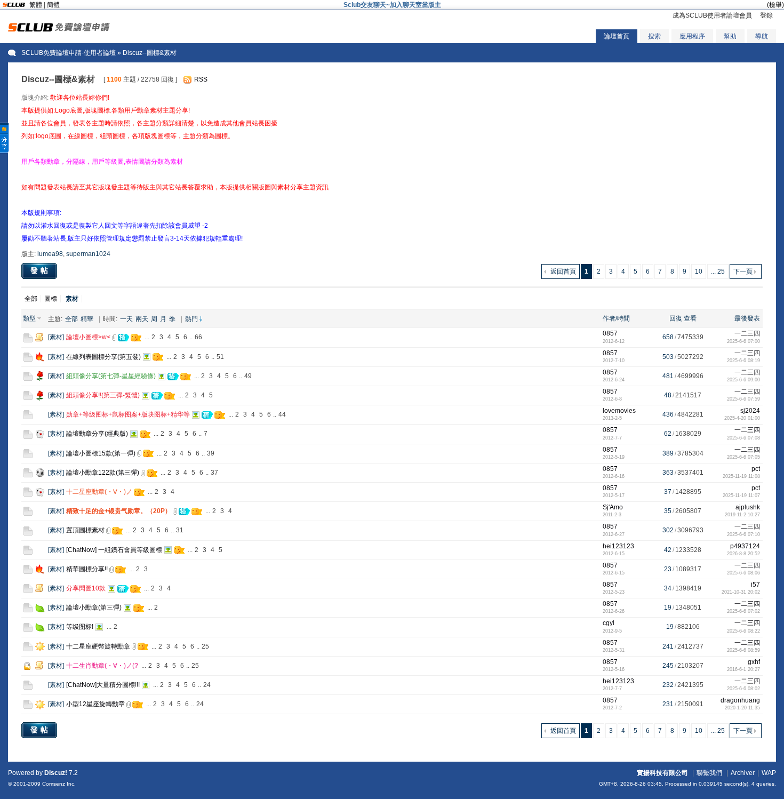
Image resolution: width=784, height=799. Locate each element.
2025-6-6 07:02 (743, 611)
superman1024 (88, 254)
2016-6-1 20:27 (743, 669)
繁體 (35, 5)
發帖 (40, 270)
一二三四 (747, 333)
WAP (769, 773)
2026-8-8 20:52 (743, 553)
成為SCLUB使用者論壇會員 (712, 15)
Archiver (743, 773)
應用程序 (692, 36)
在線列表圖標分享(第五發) (103, 357)
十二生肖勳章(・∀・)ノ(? (102, 665)
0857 (610, 333)
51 (220, 357)
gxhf (754, 662)
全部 (31, 298)
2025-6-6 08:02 (743, 688)
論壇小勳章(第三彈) (94, 607)
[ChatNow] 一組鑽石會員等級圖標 (114, 550)
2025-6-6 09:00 (743, 379)
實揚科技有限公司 (662, 773)
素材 (56, 337)
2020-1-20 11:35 (742, 707)
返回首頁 (563, 271)
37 (214, 472)
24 (207, 685)
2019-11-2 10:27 (742, 514)
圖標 (50, 298)
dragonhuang (740, 700)
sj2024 (750, 410)
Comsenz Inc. (59, 784)
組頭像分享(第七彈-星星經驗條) (111, 376)
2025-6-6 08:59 (743, 650)
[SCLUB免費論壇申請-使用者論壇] (59, 29)
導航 (761, 36)
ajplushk (747, 507)
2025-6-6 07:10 (743, 534)
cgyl (608, 623)
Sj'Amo (613, 507)
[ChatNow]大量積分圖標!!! (103, 685)
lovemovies (619, 410)
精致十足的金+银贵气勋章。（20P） (118, 511)
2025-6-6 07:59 (743, 399)
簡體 (53, 5)
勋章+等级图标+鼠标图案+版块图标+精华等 (128, 414)
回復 (675, 318)
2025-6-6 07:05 (743, 457)
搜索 (654, 36)
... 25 (718, 271)
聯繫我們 (709, 773)
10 (698, 271)
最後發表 (747, 318)
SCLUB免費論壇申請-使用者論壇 (68, 53)
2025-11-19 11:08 (741, 476)
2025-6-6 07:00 (743, 341)
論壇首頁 (616, 36)
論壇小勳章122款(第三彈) (102, 472)
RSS (200, 79)
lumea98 (50, 254)
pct (755, 469)
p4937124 (745, 546)
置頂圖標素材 (85, 530)
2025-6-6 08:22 (743, 631)
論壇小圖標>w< (88, 337)
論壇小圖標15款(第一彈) (100, 453)
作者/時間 (616, 318)
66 (198, 337)
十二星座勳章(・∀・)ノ (99, 492)
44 (282, 414)
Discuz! (55, 773)
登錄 (766, 15)
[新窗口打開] (28, 340)
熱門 (191, 319)
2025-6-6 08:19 (743, 360)
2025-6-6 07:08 (743, 438)
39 (210, 453)
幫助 (730, 36)
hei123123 (618, 546)
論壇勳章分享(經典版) (97, 433)
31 (179, 530)
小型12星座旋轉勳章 (95, 704)
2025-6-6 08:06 (743, 573)
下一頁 (743, 271)
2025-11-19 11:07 (741, 495)
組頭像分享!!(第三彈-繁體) (103, 395)
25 (205, 646)
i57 (755, 584)
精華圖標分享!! (87, 569)
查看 (690, 318)
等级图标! (79, 626)
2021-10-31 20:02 (741, 592)
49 (248, 376)
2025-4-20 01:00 (742, 418)
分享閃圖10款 (86, 588)
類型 (29, 318)
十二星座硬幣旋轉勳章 (98, 646)
